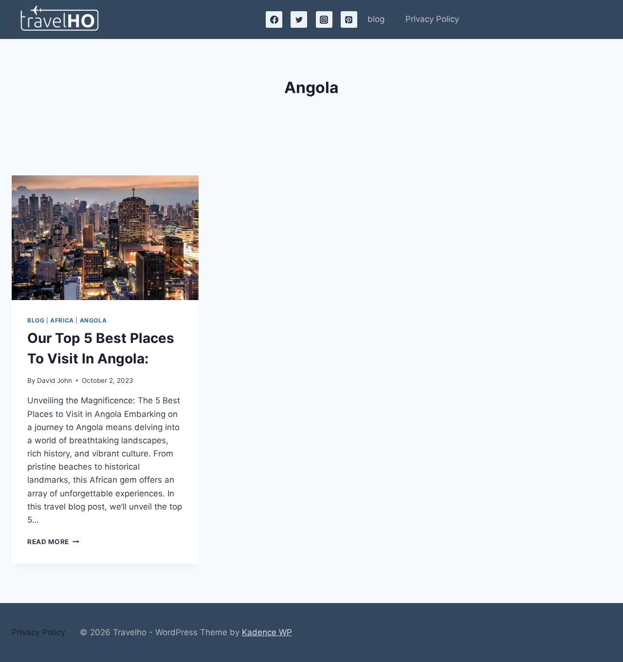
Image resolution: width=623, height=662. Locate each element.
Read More (53, 542)
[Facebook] (274, 19)
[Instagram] (324, 19)
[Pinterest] (349, 19)
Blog (35, 320)
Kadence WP (267, 632)
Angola (93, 320)
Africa (62, 320)
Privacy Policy (432, 19)
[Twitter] (299, 19)
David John (54, 380)
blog (376, 19)
